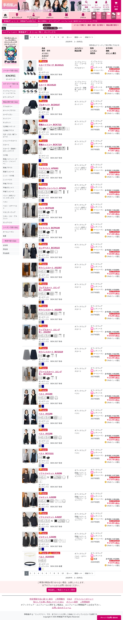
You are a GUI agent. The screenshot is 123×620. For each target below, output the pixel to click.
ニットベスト (7, 180)
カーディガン (7, 114)
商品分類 (78, 51)
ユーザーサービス (106, 8)
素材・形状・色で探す (95, 25)
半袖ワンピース (8, 191)
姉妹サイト (89, 37)
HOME (5, 17)
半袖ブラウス (7, 183)
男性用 (5, 249)
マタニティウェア (9, 212)
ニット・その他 (8, 176)
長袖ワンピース (8, 172)
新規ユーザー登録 (50, 28)
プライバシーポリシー (83, 599)
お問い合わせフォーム (61, 608)
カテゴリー (79, 48)
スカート (6, 145)
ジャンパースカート (10, 141)
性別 (92, 48)
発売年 (92, 53)
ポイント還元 (111, 53)
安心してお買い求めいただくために (48, 602)
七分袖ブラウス (8, 130)
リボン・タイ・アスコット (10, 217)
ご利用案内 (60, 599)
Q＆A (69, 599)
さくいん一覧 (35, 32)
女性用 (5, 245)
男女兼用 (6, 253)
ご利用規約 (85, 602)
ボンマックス (50, 32)
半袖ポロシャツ (8, 187)
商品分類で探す (111, 25)
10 (63, 37)
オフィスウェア (8, 97)
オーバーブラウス (9, 110)
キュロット (7, 122)
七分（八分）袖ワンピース (10, 135)
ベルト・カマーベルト (10, 207)
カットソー (7, 118)
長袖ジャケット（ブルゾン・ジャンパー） (10, 161)
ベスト (5, 202)
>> (78, 37)
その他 (5, 155)
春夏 (4, 236)
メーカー (45, 53)
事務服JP (22, 32)
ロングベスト (7, 222)
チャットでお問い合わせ (109, 617)
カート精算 (116, 8)
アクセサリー (7, 106)
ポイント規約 (72, 602)
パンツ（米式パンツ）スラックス (9, 197)
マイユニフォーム (96, 8)
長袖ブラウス (7, 167)
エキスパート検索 (86, 8)
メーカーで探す (79, 25)
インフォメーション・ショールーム (9, 92)
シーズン (93, 51)
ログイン (47, 25)
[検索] (4, 28)
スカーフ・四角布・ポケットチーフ (10, 150)
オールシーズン (8, 232)
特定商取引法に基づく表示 (41, 599)
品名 (43, 48)
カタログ (45, 56)
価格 (107, 51)
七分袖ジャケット (9, 126)
